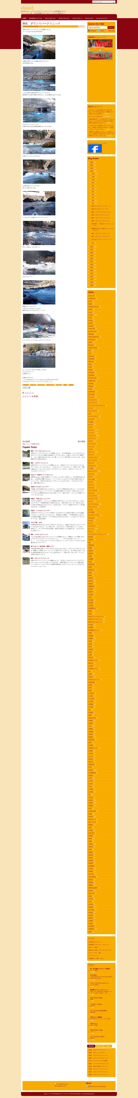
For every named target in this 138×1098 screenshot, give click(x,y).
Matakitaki (92, 339)
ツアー (91, 482)
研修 (90, 633)
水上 (90, 726)
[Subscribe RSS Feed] (107, 31)
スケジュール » (89, 18)
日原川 (91, 868)
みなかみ (91, 518)
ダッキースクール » (64, 18)
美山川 (91, 890)
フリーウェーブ (93, 955)
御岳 (65, 385)
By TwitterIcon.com (60, 1086)
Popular (100, 1046)
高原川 (91, 649)
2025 (91, 165)
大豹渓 (91, 789)
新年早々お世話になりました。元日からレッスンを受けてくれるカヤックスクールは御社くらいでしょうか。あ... (101, 133)
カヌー (91, 427)
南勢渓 (91, 863)
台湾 (90, 778)
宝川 (90, 901)
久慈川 (91, 594)
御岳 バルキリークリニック (39, 463)
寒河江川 (91, 570)
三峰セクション (93, 668)
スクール (91, 452)
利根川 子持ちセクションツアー (41, 498)
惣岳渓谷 (91, 764)
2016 (91, 264)
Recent (91, 1046)
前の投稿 (81, 441)
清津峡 (91, 731)
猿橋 (90, 548)
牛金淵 (91, 600)
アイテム (91, 397)
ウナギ (91, 408)
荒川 (90, 646)
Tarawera (91, 372)
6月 (93, 191)
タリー (91, 476)
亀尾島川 (91, 586)
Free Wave (93, 975)
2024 (91, 168)
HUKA (91, 323)
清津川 (91, 734)
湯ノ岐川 (91, 833)
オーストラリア (93, 416)
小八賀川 (91, 698)
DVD (90, 317)
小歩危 (91, 701)
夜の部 (91, 915)
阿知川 (91, 537)
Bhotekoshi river (94, 306)
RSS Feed (111, 31)
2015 (91, 267)
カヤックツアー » (77, 18)
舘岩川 (91, 581)
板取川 (91, 879)
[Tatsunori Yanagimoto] (95, 152)
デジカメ (91, 487)
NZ (90, 350)
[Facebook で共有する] (29, 388)
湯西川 (91, 835)
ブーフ (91, 501)
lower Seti (92, 328)
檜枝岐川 (91, 929)
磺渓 (90, 932)
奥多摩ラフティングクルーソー (99, 989)
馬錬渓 (91, 871)
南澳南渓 (91, 866)
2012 (91, 276)
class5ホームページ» (35, 18)
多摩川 (71, 385)
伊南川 (91, 539)
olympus (91, 356)
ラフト (91, 523)
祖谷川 (91, 759)
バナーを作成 (103, 143)
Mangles (91, 334)
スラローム (92, 465)
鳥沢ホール (92, 819)
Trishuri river (92, 378)
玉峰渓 (91, 603)
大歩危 (91, 792)
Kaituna (91, 326)
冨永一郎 (91, 893)
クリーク (91, 433)
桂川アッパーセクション (96, 616)
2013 (91, 273)
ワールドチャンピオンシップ (97, 534)
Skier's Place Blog (96, 1030)
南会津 (91, 855)
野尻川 (91, 918)
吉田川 (91, 589)
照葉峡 (91, 704)
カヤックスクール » (50, 18)
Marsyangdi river (94, 337)
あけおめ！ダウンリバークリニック (101, 239)
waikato (91, 383)
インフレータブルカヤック (97, 405)
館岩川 (91, 578)
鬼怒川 (91, 583)
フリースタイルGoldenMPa (98, 1010)
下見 (90, 561)
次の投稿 (26, 441)
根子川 (91, 657)
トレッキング (93, 490)
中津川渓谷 (92, 811)
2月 (93, 203)
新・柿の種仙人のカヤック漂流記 (100, 968)
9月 (93, 182)
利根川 (91, 923)
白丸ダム (91, 874)
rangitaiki (91, 359)
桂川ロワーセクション (95, 622)
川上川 (91, 756)
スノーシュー (93, 460)
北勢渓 (91, 907)
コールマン (92, 444)
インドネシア (93, 402)
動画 (90, 838)
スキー (91, 449)
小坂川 (91, 696)
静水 (90, 742)
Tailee (91, 370)
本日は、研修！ (94, 1025)
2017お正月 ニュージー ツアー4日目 (100, 1018)
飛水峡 (91, 882)
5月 (93, 194)
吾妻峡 (91, 635)
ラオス (91, 520)
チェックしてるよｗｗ (95, 116)
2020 (91, 252)
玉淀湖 (91, 605)
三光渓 (91, 666)
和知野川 (91, 926)
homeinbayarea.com (88, 1094)
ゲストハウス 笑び (95, 953)
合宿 (90, 655)
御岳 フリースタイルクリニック (41, 451)
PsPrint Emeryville (75, 1094)
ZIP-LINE (92, 394)
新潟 (90, 715)
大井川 (91, 784)
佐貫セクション (93, 660)
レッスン (59, 385)
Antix (90, 301)
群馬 (90, 611)
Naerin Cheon (93, 348)
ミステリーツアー (94, 515)
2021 (91, 249)
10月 (93, 179)
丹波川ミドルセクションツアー (40, 486)
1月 (93, 243)
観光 (90, 572)
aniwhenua (92, 298)
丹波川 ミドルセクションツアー (41, 510)
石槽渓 (91, 745)
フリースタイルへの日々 (97, 1036)
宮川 (90, 597)
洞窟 (90, 841)
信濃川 (91, 712)
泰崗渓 (91, 775)
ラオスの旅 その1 (36, 522)
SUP (90, 367)
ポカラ (91, 509)
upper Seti (92, 381)
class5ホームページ (95, 942)
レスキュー (92, 526)
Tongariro (92, 375)
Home (24, 18)
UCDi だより (94, 1023)
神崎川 (91, 720)
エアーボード (93, 411)
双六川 (91, 762)
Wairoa (91, 386)
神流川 (91, 723)
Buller (91, 309)
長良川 (91, 816)
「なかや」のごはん (96, 1004)
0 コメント (81, 26)
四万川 (91, 677)
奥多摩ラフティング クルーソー (99, 944)
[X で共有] (27, 388)
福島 (90, 896)
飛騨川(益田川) (93, 888)
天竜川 (91, 830)
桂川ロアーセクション (95, 619)
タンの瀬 (91, 479)
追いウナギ (92, 822)
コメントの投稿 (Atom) (33, 444)
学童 (90, 567)
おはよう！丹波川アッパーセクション (42, 475)
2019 (91, 255)
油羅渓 (91, 921)
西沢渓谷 (91, 740)
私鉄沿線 (91, 682)
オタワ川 (91, 419)
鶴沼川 (91, 825)
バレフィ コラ (93, 498)
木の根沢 (91, 910)
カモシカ (92, 1031)
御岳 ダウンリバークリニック (41, 23)
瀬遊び (91, 729)
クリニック (41, 385)
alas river (92, 295)
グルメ (91, 441)
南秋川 (91, 857)
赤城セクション (93, 748)
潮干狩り (92, 1038)
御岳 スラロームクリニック (39, 534)
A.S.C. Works (93, 947)
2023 (91, 171)
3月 (93, 200)
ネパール (91, 493)
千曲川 (91, 753)
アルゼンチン (93, 400)
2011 (91, 279)
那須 (90, 849)
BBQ (90, 304)
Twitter (102, 31)
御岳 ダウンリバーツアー (97, 1052)
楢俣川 (91, 852)
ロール (91, 531)
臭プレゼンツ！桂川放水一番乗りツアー (42, 546)
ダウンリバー (50, 385)
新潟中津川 (92, 718)
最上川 (91, 663)
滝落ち (91, 800)
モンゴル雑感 (94, 970)
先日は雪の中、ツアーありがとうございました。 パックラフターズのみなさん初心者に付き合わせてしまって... (101, 121)
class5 (27, 8)
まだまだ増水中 (94, 985)
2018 (91, 258)
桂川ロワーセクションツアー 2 (101, 206)
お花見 (91, 422)
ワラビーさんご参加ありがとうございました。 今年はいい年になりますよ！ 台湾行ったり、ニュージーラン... (101, 127)
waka (90, 389)
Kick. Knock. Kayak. (96, 998)
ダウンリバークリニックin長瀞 (98, 1061)
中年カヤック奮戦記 (96, 1017)
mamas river (92, 331)
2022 (91, 246)
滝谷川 (91, 797)
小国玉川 (91, 693)
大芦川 (91, 781)
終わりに (92, 1006)
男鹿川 (91, 805)
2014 (91, 270)
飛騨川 (91, 885)
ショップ (91, 446)
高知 (90, 652)
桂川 (90, 614)
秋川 (90, 687)
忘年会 (91, 904)
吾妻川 (91, 638)
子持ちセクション (94, 679)
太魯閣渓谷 (92, 773)
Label (108, 1046)
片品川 (91, 899)
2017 (91, 261)
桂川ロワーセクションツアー (100, 209)
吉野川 (91, 592)
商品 (90, 690)
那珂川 (91, 846)
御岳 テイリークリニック (97, 1050)
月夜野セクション (94, 630)
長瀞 (90, 814)
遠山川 (91, 550)
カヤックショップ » (101, 18)
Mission (91, 345)
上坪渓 (91, 707)
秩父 (90, 808)
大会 (90, 786)
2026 (91, 162)
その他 (91, 468)
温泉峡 (91, 559)
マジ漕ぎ (91, 512)
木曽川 (91, 912)
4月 (93, 197)
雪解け (91, 751)
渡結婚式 (92, 1012)
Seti (90, 364)
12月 (93, 174)
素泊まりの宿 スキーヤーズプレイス (100, 950)
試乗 (90, 685)
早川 (90, 767)
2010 (91, 282)
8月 (93, 185)
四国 (90, 674)
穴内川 (91, 624)
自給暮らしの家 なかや (96, 958)
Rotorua (91, 361)
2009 (91, 285)
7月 (93, 188)
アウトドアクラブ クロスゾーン (99, 983)
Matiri (90, 342)
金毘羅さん (92, 608)
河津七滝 (91, 564)
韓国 (90, 575)
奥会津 (91, 553)
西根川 (91, 737)
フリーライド (93, 507)
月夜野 (91, 627)
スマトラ (91, 463)
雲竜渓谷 (91, 545)
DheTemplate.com (57, 1094)
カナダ (91, 424)
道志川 (91, 844)
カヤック (33, 385)
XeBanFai (92, 391)
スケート (91, 454)
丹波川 (91, 803)
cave (90, 312)
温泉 (90, 556)
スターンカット (93, 457)
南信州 (91, 860)
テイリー (91, 485)
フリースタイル (93, 504)
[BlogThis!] (26, 388)
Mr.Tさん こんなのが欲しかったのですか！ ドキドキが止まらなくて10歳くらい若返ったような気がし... (101, 111)
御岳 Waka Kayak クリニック (98, 1066)
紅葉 (90, 644)
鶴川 (90, 827)
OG (90, 353)
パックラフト (93, 496)
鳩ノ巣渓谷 (92, 877)
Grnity (91, 320)
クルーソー (92, 438)
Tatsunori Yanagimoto (93, 143)
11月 (93, 176)
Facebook (93, 31)
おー (90, 413)
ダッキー (91, 474)
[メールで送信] (24, 388)
